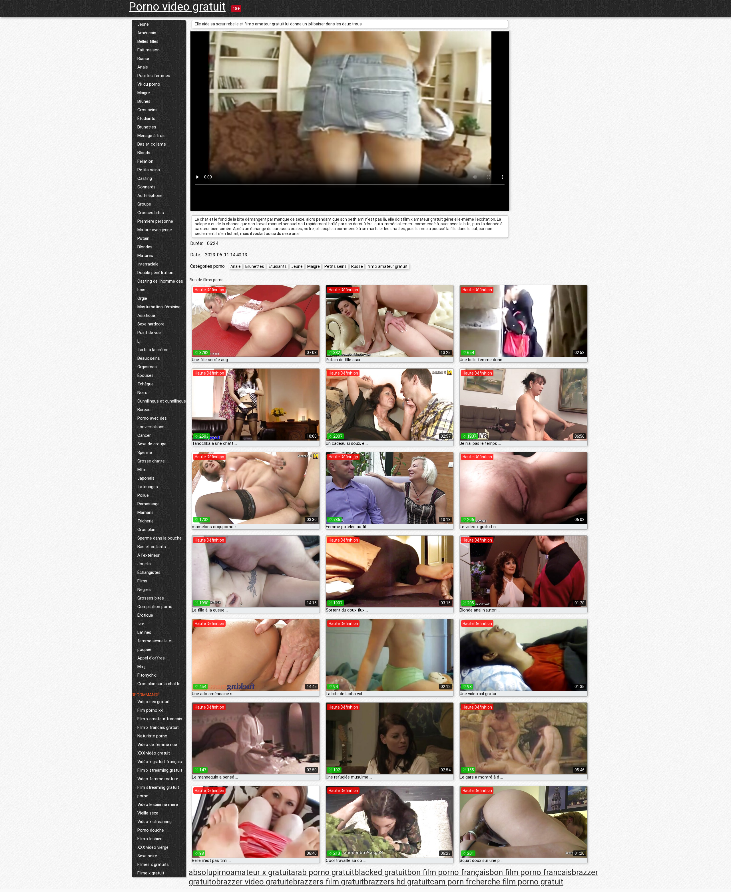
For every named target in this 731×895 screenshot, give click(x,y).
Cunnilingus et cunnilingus (161, 401)
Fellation (145, 161)
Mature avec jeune (154, 229)
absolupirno (209, 872)
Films (142, 581)
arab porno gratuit (322, 872)
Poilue (143, 495)
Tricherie (145, 521)
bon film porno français (448, 872)
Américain (146, 32)
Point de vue (149, 332)
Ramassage (148, 503)
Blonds (143, 152)
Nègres (144, 589)
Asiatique (146, 315)
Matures (145, 255)
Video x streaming (154, 821)
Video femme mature (157, 778)
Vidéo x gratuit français (159, 761)
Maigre (143, 92)
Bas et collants (151, 144)
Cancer (144, 435)
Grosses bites (150, 212)
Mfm (141, 469)
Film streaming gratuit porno (158, 792)
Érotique (145, 615)
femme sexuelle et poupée (155, 645)
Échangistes (148, 572)
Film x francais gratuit (158, 727)
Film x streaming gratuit (159, 770)
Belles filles (147, 41)
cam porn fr (451, 881)
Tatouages (147, 486)
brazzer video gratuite (254, 881)
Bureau (143, 409)
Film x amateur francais (159, 718)
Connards (146, 187)
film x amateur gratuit (387, 266)
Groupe (144, 204)
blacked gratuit (380, 872)
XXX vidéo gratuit (153, 753)
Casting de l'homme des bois (160, 285)
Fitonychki (146, 675)
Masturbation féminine (158, 306)
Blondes (144, 247)
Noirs (142, 392)
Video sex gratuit (153, 701)
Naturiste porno (152, 736)
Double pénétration (155, 272)
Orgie (142, 298)
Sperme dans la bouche (159, 538)
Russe (143, 58)
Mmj (141, 666)
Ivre (140, 623)
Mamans (145, 512)
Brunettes (146, 127)
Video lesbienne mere (157, 804)
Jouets (144, 563)
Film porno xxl (150, 710)
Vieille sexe (147, 813)
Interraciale (147, 264)
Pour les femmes (153, 75)
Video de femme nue (157, 744)
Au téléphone (149, 195)
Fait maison (148, 50)
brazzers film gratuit (328, 881)
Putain (143, 238)
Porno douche (150, 830)
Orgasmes (147, 366)
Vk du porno (148, 84)
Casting (144, 178)
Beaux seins (148, 358)
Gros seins (147, 109)
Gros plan (146, 529)
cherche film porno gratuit (517, 881)
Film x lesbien (149, 838)
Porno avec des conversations (152, 422)
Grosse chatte (151, 461)
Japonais (145, 478)
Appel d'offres (151, 658)
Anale (142, 67)
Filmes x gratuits (153, 864)
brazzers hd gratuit (397, 881)
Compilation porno (154, 606)
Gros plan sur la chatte (158, 683)
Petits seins (148, 169)
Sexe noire (147, 855)
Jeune (143, 24)
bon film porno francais (530, 872)
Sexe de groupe (151, 444)
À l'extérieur (148, 555)
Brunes (143, 101)
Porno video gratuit (177, 6)
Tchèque (145, 384)
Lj (138, 341)
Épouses (145, 375)
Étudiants (146, 118)
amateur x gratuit (260, 872)
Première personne (155, 221)
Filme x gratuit (150, 873)
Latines (144, 632)
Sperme (144, 452)
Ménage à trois (151, 135)
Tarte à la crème (152, 349)
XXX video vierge (152, 847)
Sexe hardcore (150, 324)
